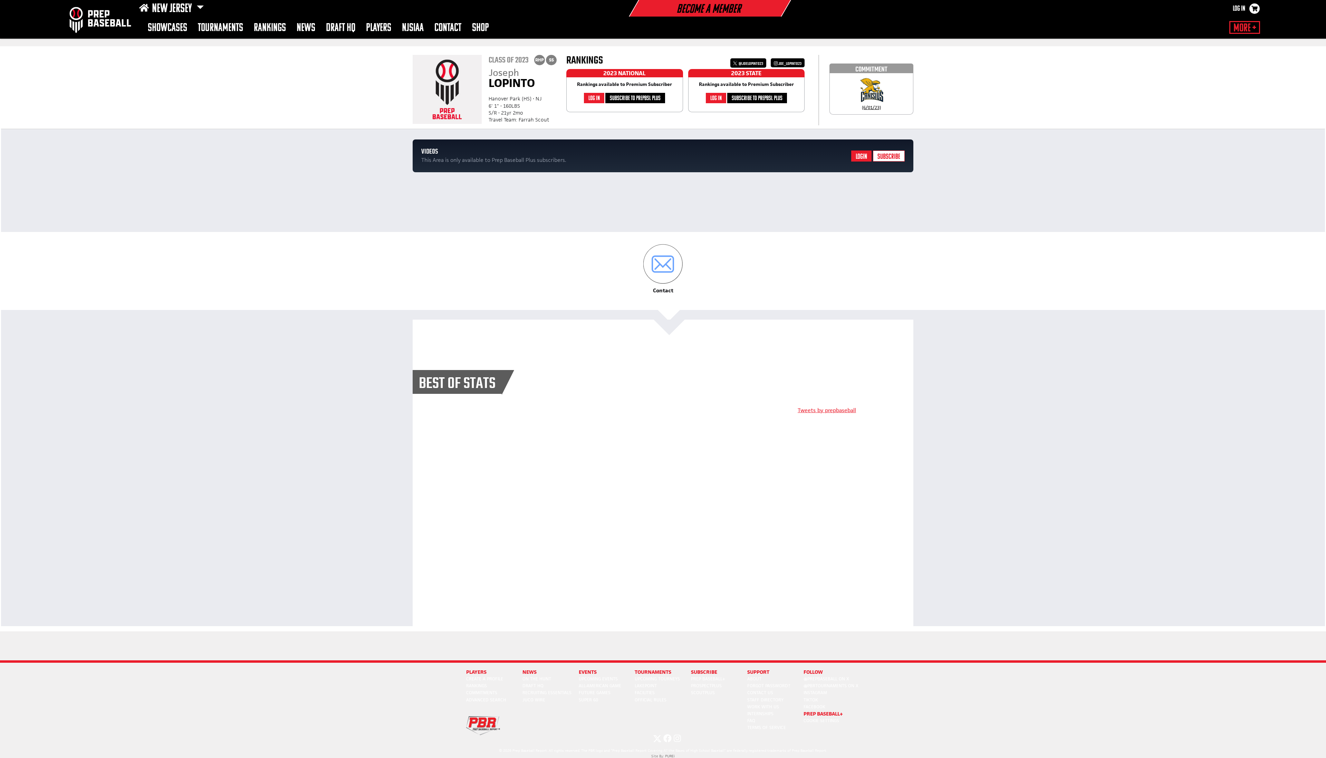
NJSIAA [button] (413, 28)
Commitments (481, 693)
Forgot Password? (768, 686)
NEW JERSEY (173, 9)
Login (861, 157)
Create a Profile (484, 679)
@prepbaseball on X (826, 679)
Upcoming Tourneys (657, 679)
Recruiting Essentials (546, 693)
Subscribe (888, 157)
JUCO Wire (533, 700)
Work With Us (763, 707)
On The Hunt (536, 679)
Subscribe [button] (704, 672)
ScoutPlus (703, 693)
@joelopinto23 (750, 63)
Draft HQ (340, 28)
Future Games (595, 693)
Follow (813, 672)
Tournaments (220, 28)
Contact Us (760, 693)
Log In (1239, 9)
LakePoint (646, 686)
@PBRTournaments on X (831, 686)
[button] (663, 269)
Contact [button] (447, 28)
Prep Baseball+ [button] (823, 713)
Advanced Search (486, 700)
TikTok (811, 700)
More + (1244, 28)
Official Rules (650, 700)
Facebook (814, 707)
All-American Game (600, 686)
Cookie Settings (821, 720)
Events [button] (588, 672)
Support (758, 672)
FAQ (751, 720)
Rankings (270, 28)
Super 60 (588, 700)
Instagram (815, 693)
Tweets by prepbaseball (827, 410)
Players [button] (378, 28)
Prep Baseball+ (708, 679)
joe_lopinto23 (789, 63)
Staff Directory (765, 700)
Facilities (645, 693)
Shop (480, 28)
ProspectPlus (706, 686)
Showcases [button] (167, 28)
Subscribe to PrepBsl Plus (635, 98)
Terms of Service (766, 727)
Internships (760, 714)
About (754, 679)
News (306, 28)
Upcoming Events (598, 679)
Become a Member (708, 9)
